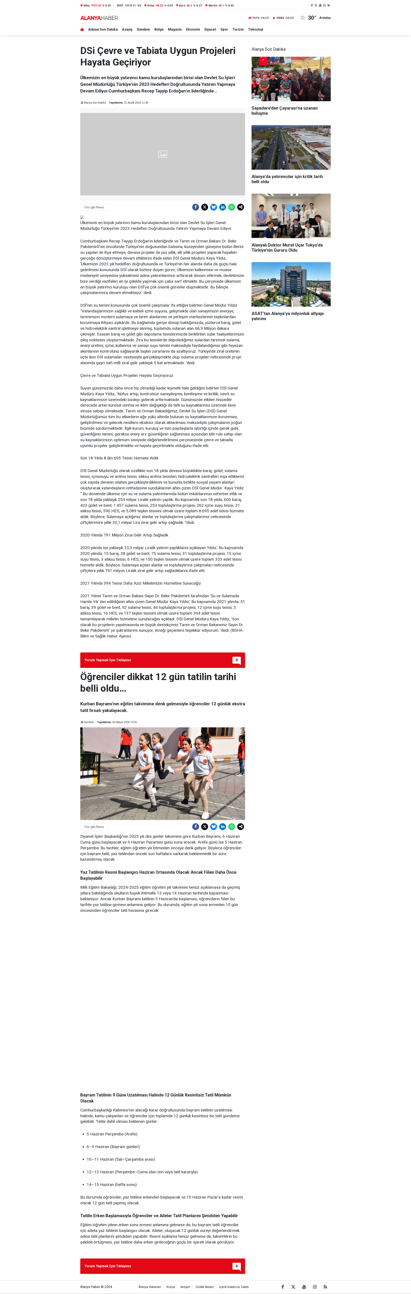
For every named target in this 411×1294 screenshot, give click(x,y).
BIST (120, 5)
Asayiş (127, 29)
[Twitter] (204, 207)
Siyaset (210, 29)
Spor (224, 29)
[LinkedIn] (222, 207)
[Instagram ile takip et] (324, 5)
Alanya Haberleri (149, 1287)
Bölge (159, 29)
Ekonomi (193, 29)
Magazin (175, 29)
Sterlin (212, 5)
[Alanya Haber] (99, 18)
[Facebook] (195, 207)
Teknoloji (255, 29)
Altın (86, 5)
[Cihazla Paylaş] (240, 207)
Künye (171, 1287)
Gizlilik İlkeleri (205, 1287)
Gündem (143, 29)
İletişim (185, 1287)
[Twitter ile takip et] (316, 5)
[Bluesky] (213, 207)
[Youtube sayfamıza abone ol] (320, 5)
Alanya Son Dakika (103, 29)
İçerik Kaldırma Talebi (234, 1287)
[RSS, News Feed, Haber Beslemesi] (328, 5)
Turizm (238, 29)
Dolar (151, 5)
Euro (182, 5)
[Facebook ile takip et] (312, 5)
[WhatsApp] (231, 207)
